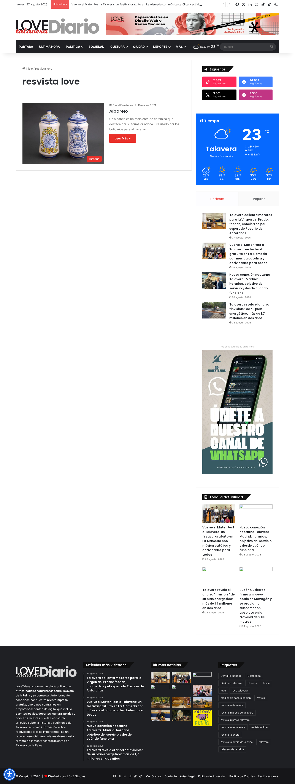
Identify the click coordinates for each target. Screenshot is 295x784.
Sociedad (96, 46)
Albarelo (118, 111)
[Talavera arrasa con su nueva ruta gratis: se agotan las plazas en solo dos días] (181, 715)
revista (261, 697)
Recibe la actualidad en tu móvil (237, 346)
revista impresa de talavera (237, 712)
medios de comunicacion (236, 697)
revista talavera (230, 734)
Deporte (160, 46)
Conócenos (154, 776)
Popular (259, 199)
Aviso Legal (187, 776)
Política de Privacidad (212, 776)
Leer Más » (122, 138)
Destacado (254, 675)
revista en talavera (232, 705)
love (223, 690)
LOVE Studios (76, 776)
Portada (26, 46)
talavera (264, 742)
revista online (259, 727)
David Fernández (123, 105)
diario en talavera (231, 683)
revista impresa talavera (235, 720)
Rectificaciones (268, 776)
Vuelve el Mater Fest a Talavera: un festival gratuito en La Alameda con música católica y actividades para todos (146, 4)
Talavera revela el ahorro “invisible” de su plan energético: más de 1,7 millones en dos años (249, 311)
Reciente (217, 199)
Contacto (171, 776)
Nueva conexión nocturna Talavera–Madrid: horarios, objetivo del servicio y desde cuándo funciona (249, 283)
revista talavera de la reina (237, 742)
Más (179, 46)
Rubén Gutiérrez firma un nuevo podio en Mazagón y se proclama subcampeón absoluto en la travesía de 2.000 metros (255, 606)
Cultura (117, 46)
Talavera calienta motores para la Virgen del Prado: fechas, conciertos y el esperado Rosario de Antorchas (250, 224)
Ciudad (139, 46)
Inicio (29, 68)
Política (73, 46)
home (266, 683)
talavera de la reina (232, 749)
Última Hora (49, 46)
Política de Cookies (242, 776)
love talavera (240, 690)
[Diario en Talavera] (57, 26)
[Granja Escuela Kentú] (202, 718)
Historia (252, 683)
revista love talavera (233, 727)
